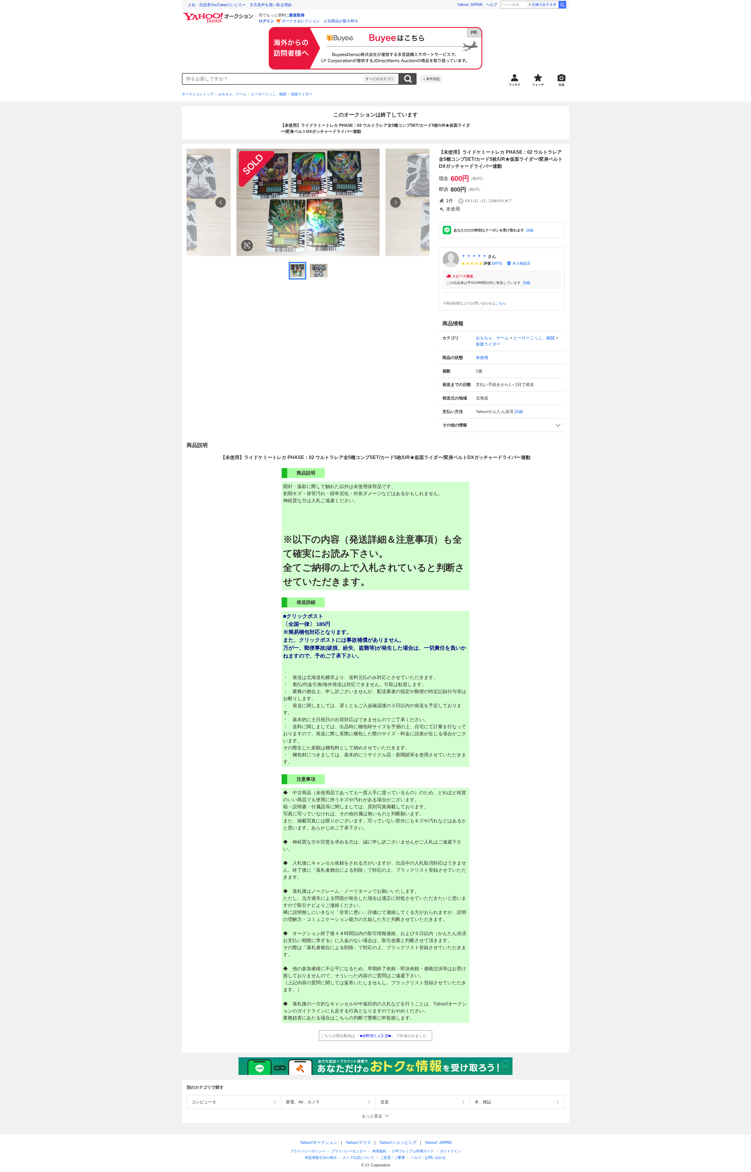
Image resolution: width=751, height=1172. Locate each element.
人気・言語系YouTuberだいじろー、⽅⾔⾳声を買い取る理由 (240, 5)
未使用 (482, 357)
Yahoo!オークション (318, 1142)
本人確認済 (521, 263)
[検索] (562, 5)
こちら (500, 303)
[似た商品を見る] (247, 245)
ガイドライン (450, 1151)
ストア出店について (358, 1158)
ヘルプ (491, 4)
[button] (501, 425)
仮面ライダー (301, 94)
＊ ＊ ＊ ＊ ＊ (474, 256)
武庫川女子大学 (544, 5)
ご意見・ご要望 (392, 1158)
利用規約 (379, 1151)
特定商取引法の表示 (321, 1158)
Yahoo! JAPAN (469, 4)
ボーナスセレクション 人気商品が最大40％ (320, 21)
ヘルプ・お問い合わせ (428, 1158)
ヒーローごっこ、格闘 (268, 94)
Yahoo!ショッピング (398, 1142)
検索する (408, 79)
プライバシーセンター (348, 1151)
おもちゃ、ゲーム (232, 94)
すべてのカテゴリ (380, 79)
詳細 (529, 230)
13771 (497, 263)
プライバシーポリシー (307, 1151)
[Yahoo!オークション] (219, 14)
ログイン (266, 21)
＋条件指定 (431, 79)
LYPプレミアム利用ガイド (413, 1151)
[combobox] (273, 79)
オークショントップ (198, 94)
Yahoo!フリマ (358, 1142)
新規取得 (297, 15)
